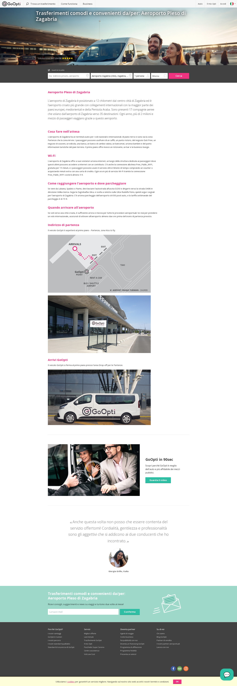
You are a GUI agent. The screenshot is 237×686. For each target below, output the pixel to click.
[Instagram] (185, 668)
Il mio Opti (211, 3)
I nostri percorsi (54, 640)
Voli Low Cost (89, 654)
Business (87, 3)
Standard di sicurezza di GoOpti (61, 647)
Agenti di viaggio (127, 633)
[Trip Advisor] (179, 668)
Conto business (126, 637)
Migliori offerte (90, 633)
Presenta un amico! (128, 654)
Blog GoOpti (162, 637)
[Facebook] (173, 668)
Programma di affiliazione (131, 647)
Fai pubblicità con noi (129, 640)
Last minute (89, 637)
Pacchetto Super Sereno (94, 647)
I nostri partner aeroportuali (168, 644)
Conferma (130, 611)
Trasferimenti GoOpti (93, 640)
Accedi (223, 3)
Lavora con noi (163, 647)
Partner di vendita (164, 640)
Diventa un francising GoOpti (132, 644)
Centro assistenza (91, 650)
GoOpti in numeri (55, 637)
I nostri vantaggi (54, 633)
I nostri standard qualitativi (59, 644)
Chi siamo (161, 633)
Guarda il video (158, 480)
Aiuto (200, 3)
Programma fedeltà (128, 650)
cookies (70, 681)
